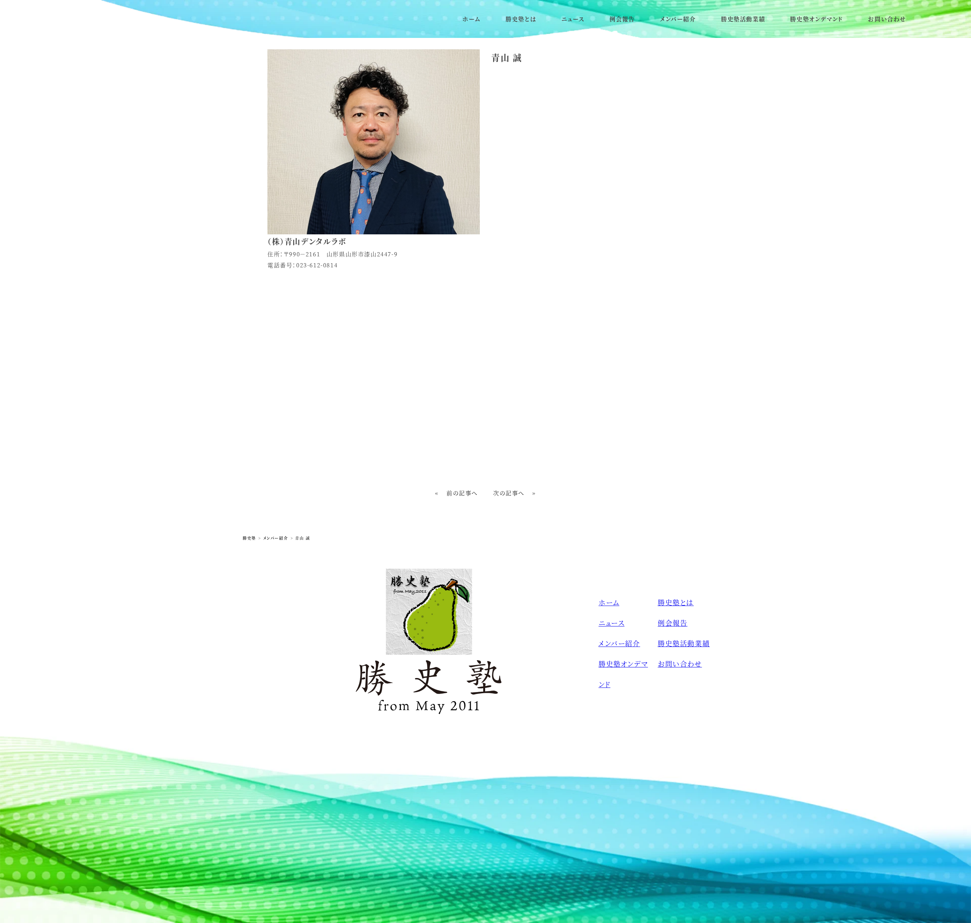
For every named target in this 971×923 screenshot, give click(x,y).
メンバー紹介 (678, 19)
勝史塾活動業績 (743, 19)
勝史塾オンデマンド (816, 19)
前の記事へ (462, 493)
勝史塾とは (521, 19)
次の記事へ (509, 493)
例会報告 (622, 19)
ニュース (572, 19)
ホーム (471, 19)
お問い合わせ (887, 19)
